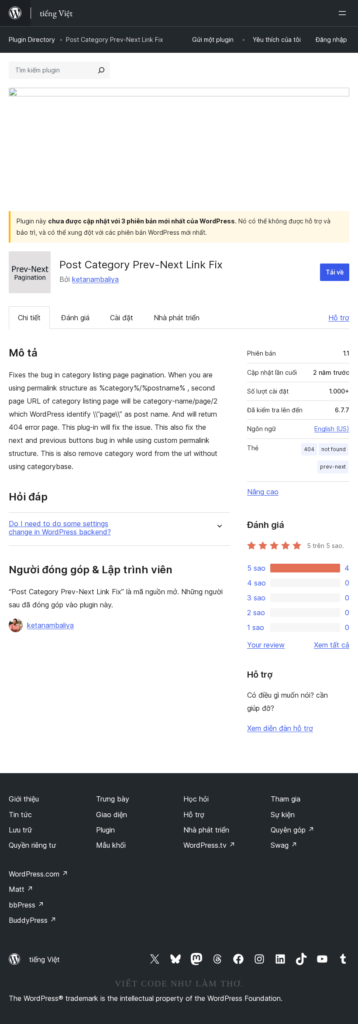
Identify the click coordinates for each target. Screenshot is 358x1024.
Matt (21, 889)
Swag (284, 845)
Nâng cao (263, 491)
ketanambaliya (95, 279)
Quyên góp (292, 829)
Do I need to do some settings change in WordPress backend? (60, 528)
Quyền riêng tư (32, 845)
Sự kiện (283, 814)
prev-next (333, 466)
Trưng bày (112, 799)
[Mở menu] (344, 13)
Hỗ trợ (338, 317)
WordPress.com (38, 874)
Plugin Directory (32, 39)
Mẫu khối (111, 845)
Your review (266, 644)
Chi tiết (29, 317)
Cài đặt (121, 317)
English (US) (331, 428)
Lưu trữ (20, 829)
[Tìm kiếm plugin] (101, 70)
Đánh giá (75, 317)
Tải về (335, 272)
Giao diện (111, 814)
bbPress (26, 905)
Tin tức (20, 814)
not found (333, 449)
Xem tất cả (331, 644)
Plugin (105, 829)
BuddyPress (32, 920)
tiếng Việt (44, 959)
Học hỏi (196, 799)
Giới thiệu (24, 799)
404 (309, 449)
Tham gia (285, 799)
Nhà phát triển (177, 317)
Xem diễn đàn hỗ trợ (280, 728)
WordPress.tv (209, 845)
